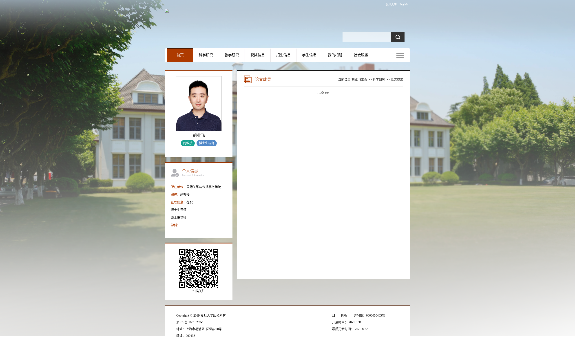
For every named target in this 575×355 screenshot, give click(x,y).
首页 (180, 55)
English (404, 4)
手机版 (342, 315)
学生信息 (309, 55)
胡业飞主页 (359, 79)
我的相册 (335, 55)
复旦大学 (391, 4)
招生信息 (283, 55)
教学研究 (232, 55)
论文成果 (397, 79)
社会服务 (361, 55)
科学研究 (206, 55)
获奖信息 (257, 55)
